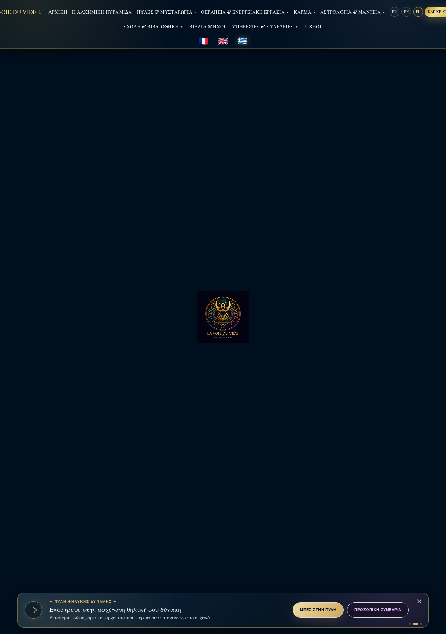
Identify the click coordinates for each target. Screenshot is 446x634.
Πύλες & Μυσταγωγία (164, 11)
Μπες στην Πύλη (318, 610)
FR (394, 11)
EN (406, 11)
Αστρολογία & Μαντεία (350, 11)
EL (418, 11)
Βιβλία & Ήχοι (207, 26)
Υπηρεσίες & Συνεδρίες (262, 26)
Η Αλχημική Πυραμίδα (102, 11)
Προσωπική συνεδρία (377, 610)
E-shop (313, 26)
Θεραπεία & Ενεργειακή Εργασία (243, 11)
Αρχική (57, 11)
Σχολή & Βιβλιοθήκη (151, 26)
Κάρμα (303, 11)
